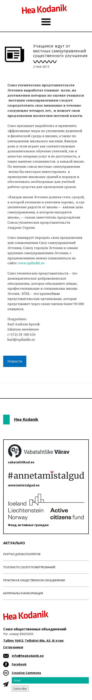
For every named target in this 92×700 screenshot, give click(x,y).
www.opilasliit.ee (31, 263)
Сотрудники (13, 647)
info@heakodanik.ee (28, 656)
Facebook (19, 664)
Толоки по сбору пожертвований (29, 567)
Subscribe (20, 689)
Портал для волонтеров (21, 554)
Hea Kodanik (26, 419)
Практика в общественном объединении (34, 580)
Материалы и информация (23, 593)
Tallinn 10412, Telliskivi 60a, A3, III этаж (33, 640)
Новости (14, 361)
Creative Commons (26, 673)
